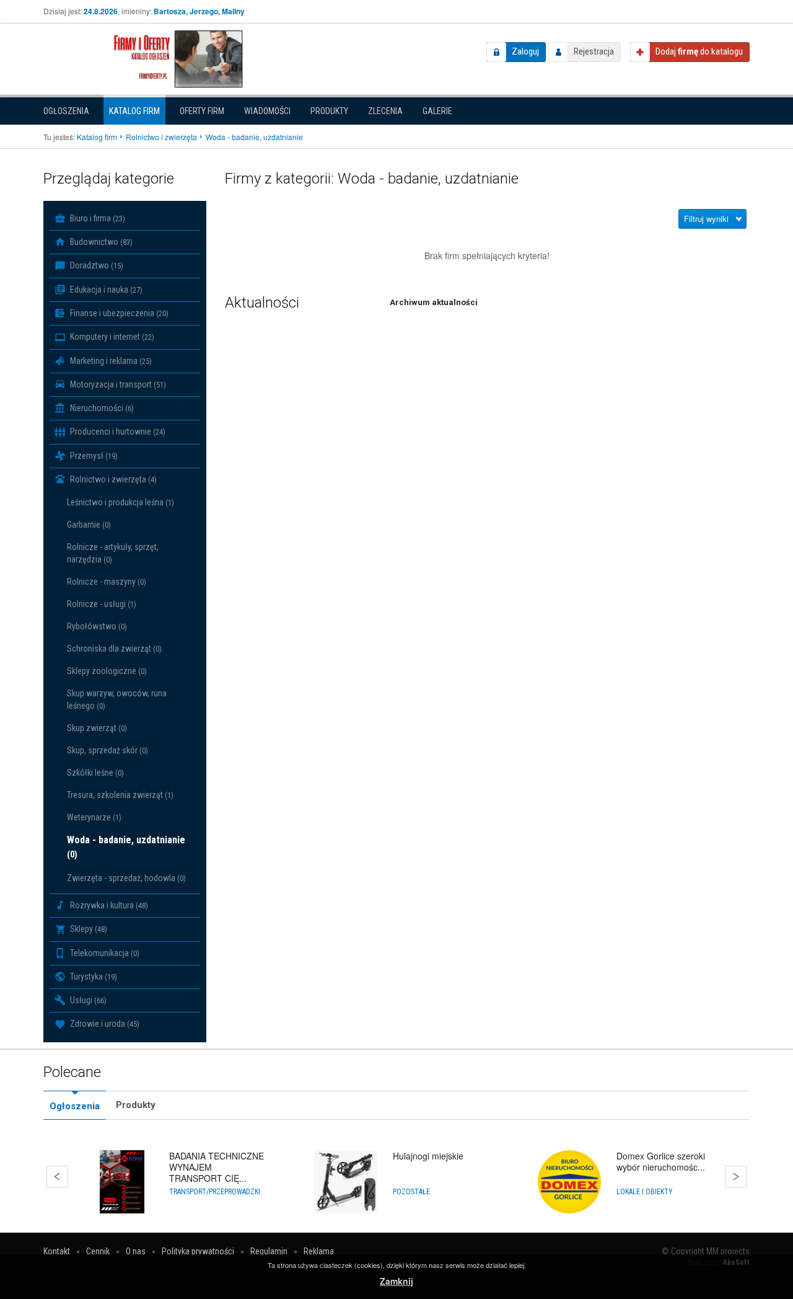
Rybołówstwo (97, 626)
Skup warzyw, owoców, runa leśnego (117, 699)
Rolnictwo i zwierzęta (112, 479)
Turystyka (92, 977)
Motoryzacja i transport (117, 384)
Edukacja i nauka (105, 290)
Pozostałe (411, 1191)
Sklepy (87, 929)
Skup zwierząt (97, 728)
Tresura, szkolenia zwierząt (120, 795)
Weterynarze (94, 817)
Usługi (87, 1000)
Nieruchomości (101, 408)
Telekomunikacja (103, 953)
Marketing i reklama (110, 361)
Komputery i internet (111, 337)
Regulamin (268, 1251)
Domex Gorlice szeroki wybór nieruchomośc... (660, 1161)
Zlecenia (385, 111)
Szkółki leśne (95, 773)
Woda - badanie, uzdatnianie (126, 847)
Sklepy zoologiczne (107, 671)
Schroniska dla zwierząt (114, 649)
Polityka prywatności (198, 1251)
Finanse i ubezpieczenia (118, 313)
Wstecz (57, 1176)
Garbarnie (89, 525)
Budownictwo (100, 242)
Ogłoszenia (66, 111)
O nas (136, 1251)
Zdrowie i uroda (103, 1024)
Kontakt (56, 1251)
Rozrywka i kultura (108, 905)
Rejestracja (594, 51)
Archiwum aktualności (434, 302)
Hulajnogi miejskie (428, 1156)
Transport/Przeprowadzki (214, 1191)
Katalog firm (134, 111)
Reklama (319, 1251)
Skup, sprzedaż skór (107, 750)
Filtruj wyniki (706, 218)
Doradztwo (95, 265)
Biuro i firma (96, 218)
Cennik (98, 1251)
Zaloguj (525, 51)
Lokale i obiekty (644, 1191)
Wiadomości (267, 111)
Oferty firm (202, 111)
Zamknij (396, 1281)
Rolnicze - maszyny (106, 582)
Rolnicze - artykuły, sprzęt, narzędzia (113, 553)
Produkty (329, 111)
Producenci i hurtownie (116, 432)
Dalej (736, 1176)
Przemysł (93, 456)
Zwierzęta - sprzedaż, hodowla (126, 878)
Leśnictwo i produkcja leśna (120, 502)
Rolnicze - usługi (101, 604)
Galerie (437, 111)
